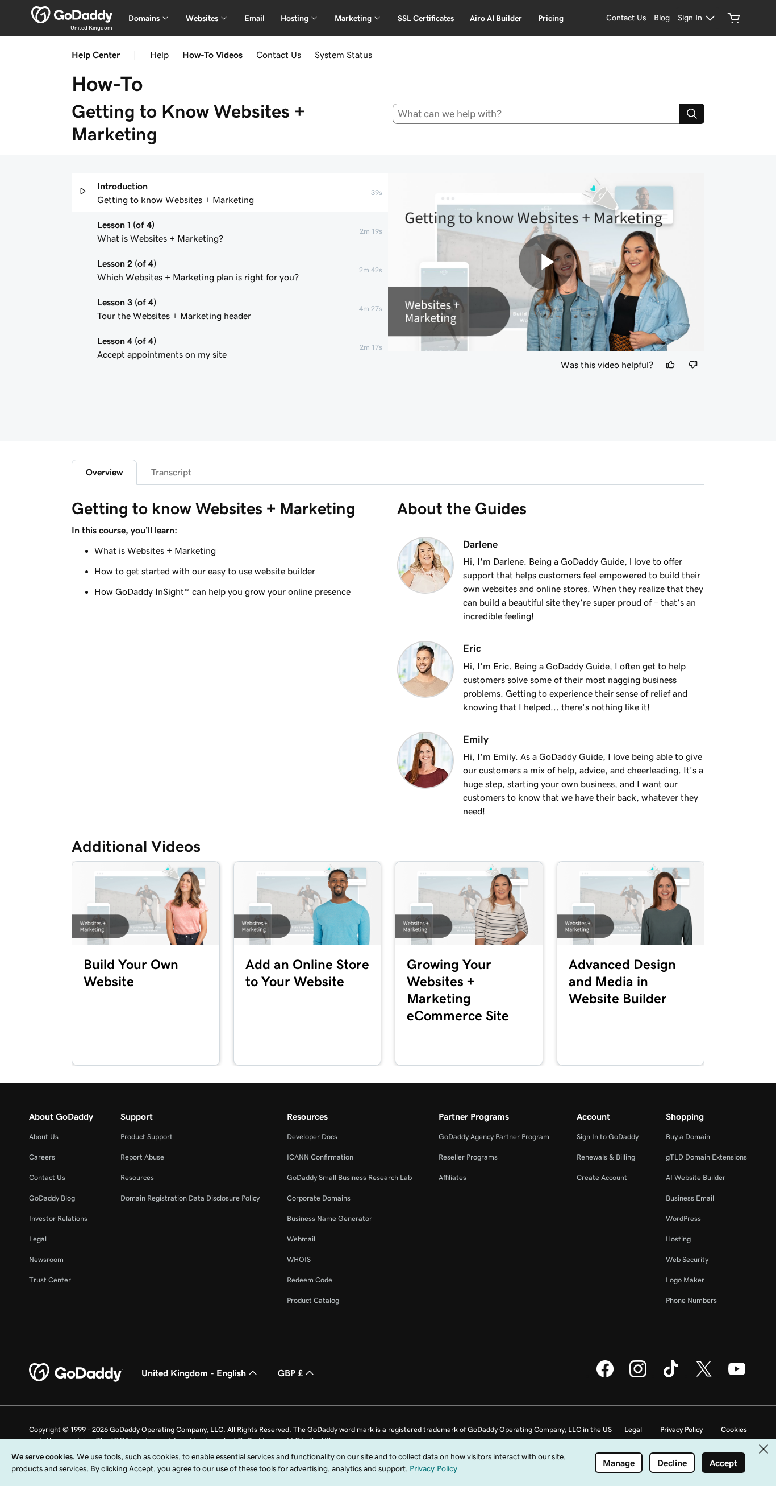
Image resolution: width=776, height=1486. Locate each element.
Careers (42, 1157)
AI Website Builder (695, 1177)
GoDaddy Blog (52, 1198)
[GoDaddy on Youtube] (737, 1375)
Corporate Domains (319, 1198)
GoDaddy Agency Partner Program (494, 1136)
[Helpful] (670, 364)
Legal (38, 1239)
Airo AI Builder (496, 18)
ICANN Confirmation (320, 1157)
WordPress (683, 1218)
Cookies (734, 1429)
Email (254, 18)
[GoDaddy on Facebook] (605, 1375)
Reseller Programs (468, 1157)
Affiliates (452, 1177)
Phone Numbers (691, 1300)
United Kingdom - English (193, 1372)
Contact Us (278, 54)
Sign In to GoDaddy (608, 1136)
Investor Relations (58, 1218)
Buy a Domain (688, 1136)
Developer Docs (312, 1136)
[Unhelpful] (693, 364)
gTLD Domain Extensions (706, 1157)
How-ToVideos (212, 54)
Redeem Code (309, 1280)
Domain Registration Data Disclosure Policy (190, 1198)
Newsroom (46, 1259)
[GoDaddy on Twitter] (704, 1375)
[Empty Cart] (734, 18)
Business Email (690, 1198)
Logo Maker (685, 1280)
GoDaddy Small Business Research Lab (349, 1177)
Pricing (551, 18)
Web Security (687, 1259)
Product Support (146, 1136)
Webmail (301, 1239)
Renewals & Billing (606, 1157)
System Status (343, 54)
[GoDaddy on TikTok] (671, 1375)
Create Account (602, 1177)
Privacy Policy (681, 1429)
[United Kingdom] (71, 15)
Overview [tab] (104, 472)
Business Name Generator (329, 1218)
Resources (137, 1177)
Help (159, 54)
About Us (44, 1136)
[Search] (691, 114)
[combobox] (536, 114)
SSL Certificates (426, 18)
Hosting (678, 1239)
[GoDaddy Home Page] (76, 1372)
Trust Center (50, 1280)
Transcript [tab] (171, 472)
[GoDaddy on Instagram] (638, 1375)
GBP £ (290, 1372)
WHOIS (299, 1259)
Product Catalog (313, 1300)
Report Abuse (142, 1157)
